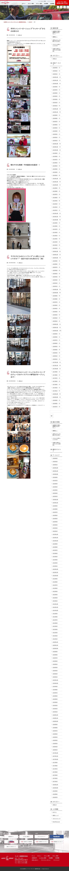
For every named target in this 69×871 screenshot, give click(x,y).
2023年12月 (55, 143)
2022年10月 (55, 184)
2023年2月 (55, 175)
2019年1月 (55, 321)
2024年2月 (55, 137)
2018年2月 (55, 356)
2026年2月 (55, 70)
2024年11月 (55, 112)
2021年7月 (55, 229)
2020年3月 (55, 280)
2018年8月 (55, 337)
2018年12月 (55, 324)
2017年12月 (55, 362)
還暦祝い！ (55, 36)
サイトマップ (51, 1)
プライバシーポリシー (46, 860)
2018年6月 (55, 343)
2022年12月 (55, 178)
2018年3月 (55, 352)
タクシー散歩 (39, 3)
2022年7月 (55, 194)
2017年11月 (55, 365)
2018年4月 (55, 349)
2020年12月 (55, 251)
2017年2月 (55, 387)
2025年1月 (55, 105)
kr (67, 7)
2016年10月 (55, 397)
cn (64, 7)
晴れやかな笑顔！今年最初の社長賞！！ (25, 165)
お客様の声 (34, 858)
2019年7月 (55, 302)
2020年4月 (55, 276)
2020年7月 (55, 267)
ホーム (33, 855)
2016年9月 (55, 400)
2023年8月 (55, 156)
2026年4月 (55, 67)
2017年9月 (55, 371)
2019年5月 (55, 308)
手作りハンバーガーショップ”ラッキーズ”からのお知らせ (28, 29)
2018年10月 (55, 330)
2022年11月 (55, 181)
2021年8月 (55, 226)
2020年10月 (55, 257)
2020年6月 (55, 270)
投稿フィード (55, 815)
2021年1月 (55, 248)
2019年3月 (55, 314)
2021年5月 (55, 235)
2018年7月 (55, 340)
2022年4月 (55, 200)
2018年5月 (55, 346)
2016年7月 (55, 406)
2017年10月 (55, 368)
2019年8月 (55, 299)
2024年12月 (55, 108)
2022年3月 (55, 204)
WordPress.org (56, 821)
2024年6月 (55, 124)
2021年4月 (55, 238)
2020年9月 (55, 261)
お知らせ (20, 35)
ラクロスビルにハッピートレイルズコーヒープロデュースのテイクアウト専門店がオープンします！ (28, 374)
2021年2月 (55, 245)
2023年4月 (55, 169)
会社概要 (46, 3)
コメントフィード (56, 818)
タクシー (24, 3)
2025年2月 (55, 102)
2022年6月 (55, 197)
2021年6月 (55, 232)
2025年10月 (55, 83)
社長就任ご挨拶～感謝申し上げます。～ (56, 32)
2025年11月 (55, 80)
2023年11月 (55, 146)
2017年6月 (55, 381)
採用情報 (52, 3)
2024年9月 (55, 115)
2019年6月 (55, 305)
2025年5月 (55, 96)
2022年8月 (55, 191)
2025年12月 (55, 77)
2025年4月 (55, 99)
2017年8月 (55, 375)
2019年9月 (55, 295)
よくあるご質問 (42, 1)
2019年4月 (55, 311)
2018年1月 (55, 359)
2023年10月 (55, 150)
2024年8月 (55, 118)
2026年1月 (55, 74)
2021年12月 (55, 213)
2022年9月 (55, 188)
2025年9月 (55, 86)
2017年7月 (55, 378)
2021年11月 (55, 216)
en (61, 7)
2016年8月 (55, 403)
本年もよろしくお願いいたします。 (56, 40)
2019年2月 (55, 318)
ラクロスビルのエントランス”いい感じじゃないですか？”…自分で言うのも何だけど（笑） (27, 257)
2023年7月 (55, 159)
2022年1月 (55, 210)
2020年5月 (55, 273)
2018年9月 (55, 333)
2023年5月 (55, 165)
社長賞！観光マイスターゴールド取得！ (56, 50)
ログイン (55, 812)
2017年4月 (55, 384)
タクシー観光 (31, 3)
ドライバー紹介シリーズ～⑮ (56, 45)
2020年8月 (55, 264)
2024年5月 (55, 127)
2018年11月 (55, 327)
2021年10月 (55, 219)
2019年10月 (55, 292)
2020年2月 (55, 283)
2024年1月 (55, 140)
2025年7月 (55, 89)
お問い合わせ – (35, 860)
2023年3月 (55, 172)
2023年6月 (55, 162)
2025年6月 (55, 93)
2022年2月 (55, 207)
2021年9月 (55, 223)
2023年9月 (55, 153)
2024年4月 (55, 131)
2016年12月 (55, 394)
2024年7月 (55, 121)
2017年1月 (55, 390)
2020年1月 (55, 286)
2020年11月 (55, 254)
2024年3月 (55, 134)
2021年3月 (55, 242)
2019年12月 (55, 289)
